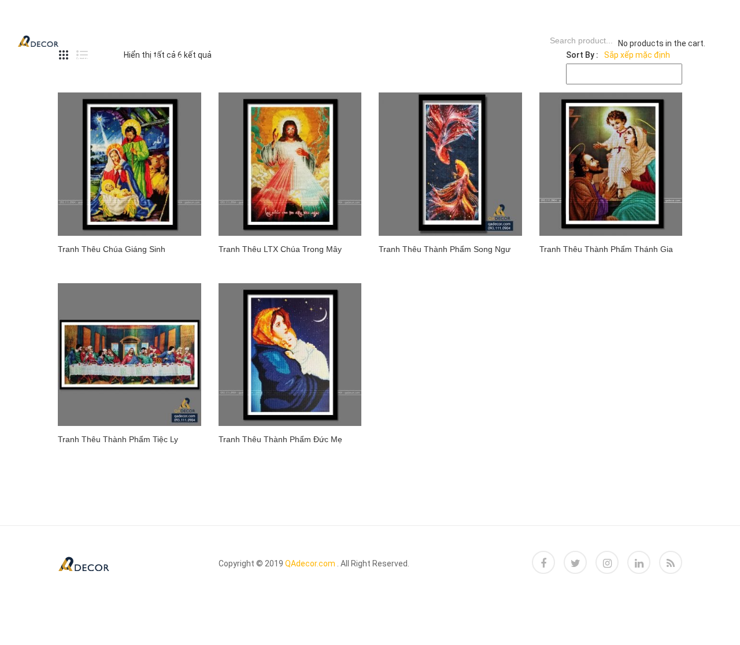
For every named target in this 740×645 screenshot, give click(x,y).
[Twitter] (575, 562)
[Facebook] (543, 562)
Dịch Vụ (172, 20)
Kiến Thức (367, 20)
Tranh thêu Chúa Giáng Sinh (111, 249)
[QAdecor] (38, 40)
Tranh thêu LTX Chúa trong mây (280, 249)
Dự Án (227, 20)
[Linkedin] (638, 562)
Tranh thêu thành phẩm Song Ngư (444, 249)
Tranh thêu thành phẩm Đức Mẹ (280, 439)
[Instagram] (607, 562)
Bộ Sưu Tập (291, 20)
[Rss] (670, 562)
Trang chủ (104, 20)
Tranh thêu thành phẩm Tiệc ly (118, 439)
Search (534, 40)
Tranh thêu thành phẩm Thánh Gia (606, 249)
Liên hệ (165, 60)
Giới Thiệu (101, 60)
